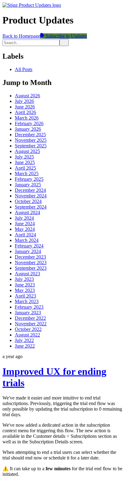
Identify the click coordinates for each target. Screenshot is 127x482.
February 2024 (29, 245)
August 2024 (27, 212)
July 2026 (24, 101)
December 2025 (30, 134)
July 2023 (24, 279)
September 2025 (31, 145)
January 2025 (28, 184)
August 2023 (27, 273)
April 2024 (25, 234)
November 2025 (31, 140)
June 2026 (25, 106)
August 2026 (27, 95)
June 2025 (25, 162)
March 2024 (27, 240)
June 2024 (25, 223)
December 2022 (30, 318)
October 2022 (28, 329)
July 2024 (24, 218)
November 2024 (31, 195)
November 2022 (31, 323)
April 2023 (25, 295)
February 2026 (29, 123)
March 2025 (27, 173)
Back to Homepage (21, 36)
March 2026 (27, 117)
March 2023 (27, 301)
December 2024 (30, 190)
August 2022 (27, 334)
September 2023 (31, 268)
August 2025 (27, 151)
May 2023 (25, 290)
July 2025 (24, 156)
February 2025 (29, 179)
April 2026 (25, 112)
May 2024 (25, 229)
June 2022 (25, 346)
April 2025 (25, 168)
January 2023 (28, 312)
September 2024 (31, 206)
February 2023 (29, 307)
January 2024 (28, 251)
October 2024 (28, 201)
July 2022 (24, 340)
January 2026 (28, 129)
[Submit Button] (64, 42)
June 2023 (25, 284)
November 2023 (31, 262)
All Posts (23, 69)
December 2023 (30, 257)
